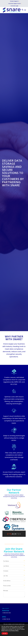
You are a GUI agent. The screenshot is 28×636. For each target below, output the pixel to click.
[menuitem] (14, 1)
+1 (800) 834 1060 (6, 613)
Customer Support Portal (14, 3)
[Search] (21, 10)
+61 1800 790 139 (6, 619)
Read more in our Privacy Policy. (10, 630)
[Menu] (25, 10)
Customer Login (14, 5)
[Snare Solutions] (11, 10)
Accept (4, 633)
